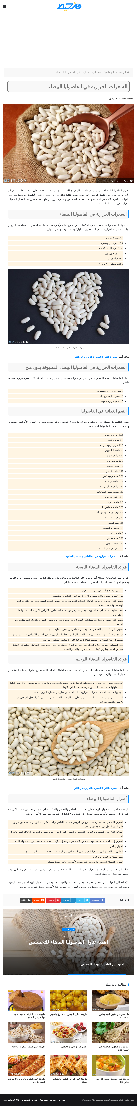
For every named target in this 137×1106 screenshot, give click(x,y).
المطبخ (109, 72)
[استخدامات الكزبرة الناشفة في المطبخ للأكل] (110, 1032)
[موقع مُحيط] (68, 6)
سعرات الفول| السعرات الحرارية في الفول (95, 356)
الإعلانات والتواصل (11, 1100)
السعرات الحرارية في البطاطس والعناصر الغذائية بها (90, 556)
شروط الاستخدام (30, 1100)
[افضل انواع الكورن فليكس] (68, 1032)
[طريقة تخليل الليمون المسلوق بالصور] (68, 1000)
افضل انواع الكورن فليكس (74, 1046)
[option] (68, 942)
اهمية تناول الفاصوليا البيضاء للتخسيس (68, 942)
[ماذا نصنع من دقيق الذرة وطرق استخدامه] (110, 1000)
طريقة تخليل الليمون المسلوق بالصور (69, 1014)
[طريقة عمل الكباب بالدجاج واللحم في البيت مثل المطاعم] (26, 1065)
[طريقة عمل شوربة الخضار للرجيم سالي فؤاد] (110, 1065)
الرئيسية (121, 72)
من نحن (61, 1100)
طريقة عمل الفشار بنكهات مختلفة (28, 1046)
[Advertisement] (68, 40)
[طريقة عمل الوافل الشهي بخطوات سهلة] (68, 1065)
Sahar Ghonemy (126, 99)
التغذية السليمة (68, 930)
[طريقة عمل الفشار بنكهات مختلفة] (26, 1032)
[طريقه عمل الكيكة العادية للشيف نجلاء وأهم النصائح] (26, 1000)
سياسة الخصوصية (48, 1100)
